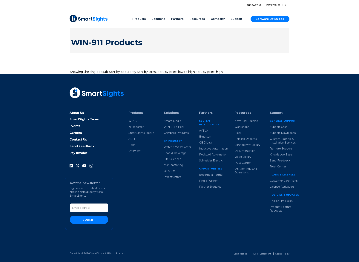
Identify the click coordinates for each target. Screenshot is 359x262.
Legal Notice (240, 253)
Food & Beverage (175, 153)
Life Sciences (172, 159)
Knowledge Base (281, 154)
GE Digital (205, 142)
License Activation (282, 186)
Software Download (270, 19)
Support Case (278, 127)
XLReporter (136, 127)
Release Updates (245, 139)
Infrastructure (173, 177)
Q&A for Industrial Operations (245, 170)
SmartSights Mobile (141, 133)
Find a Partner (208, 180)
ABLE (132, 139)
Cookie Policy (282, 253)
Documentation (244, 150)
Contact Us (254, 5)
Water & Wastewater (177, 147)
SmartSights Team (84, 119)
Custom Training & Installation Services (283, 140)
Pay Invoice (273, 5)
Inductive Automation (213, 148)
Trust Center (242, 162)
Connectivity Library (247, 145)
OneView (134, 150)
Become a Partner (211, 174)
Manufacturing (173, 165)
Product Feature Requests (281, 208)
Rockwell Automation (213, 154)
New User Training (246, 121)
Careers (76, 133)
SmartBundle (172, 121)
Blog (237, 133)
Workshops (241, 127)
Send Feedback (82, 146)
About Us (77, 113)
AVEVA (203, 130)
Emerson (205, 136)
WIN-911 (133, 121)
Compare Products (176, 133)
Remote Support (281, 148)
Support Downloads (283, 133)
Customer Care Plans (283, 180)
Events (75, 126)
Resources (242, 113)
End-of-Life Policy (281, 201)
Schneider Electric (211, 160)
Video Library (242, 156)
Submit (89, 219)
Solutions (171, 113)
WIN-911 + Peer (174, 127)
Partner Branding (210, 186)
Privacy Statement (261, 253)
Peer (131, 145)
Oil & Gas (169, 171)
